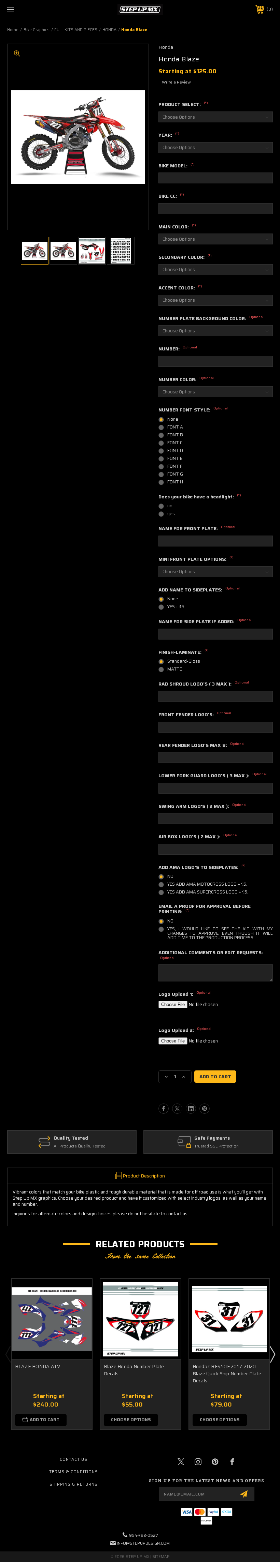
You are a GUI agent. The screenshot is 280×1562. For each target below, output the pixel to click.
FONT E (174, 458)
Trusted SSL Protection (216, 1146)
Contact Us (73, 1459)
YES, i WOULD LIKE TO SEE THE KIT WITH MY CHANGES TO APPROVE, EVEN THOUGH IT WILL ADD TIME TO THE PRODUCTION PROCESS (220, 933)
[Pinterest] (204, 1108)
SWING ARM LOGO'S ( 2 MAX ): (202, 806)
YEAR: (168, 135)
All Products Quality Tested (80, 1146)
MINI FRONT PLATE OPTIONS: (196, 559)
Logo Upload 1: (184, 994)
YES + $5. (176, 606)
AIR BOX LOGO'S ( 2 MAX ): (198, 836)
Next (272, 1354)
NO (170, 876)
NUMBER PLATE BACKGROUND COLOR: (211, 318)
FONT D (175, 450)
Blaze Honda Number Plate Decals (134, 1370)
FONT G (175, 474)
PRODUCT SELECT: (183, 104)
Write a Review (176, 82)
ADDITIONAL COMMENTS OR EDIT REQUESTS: (210, 954)
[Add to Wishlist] (78, 1308)
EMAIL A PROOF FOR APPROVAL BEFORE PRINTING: (204, 909)
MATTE (174, 669)
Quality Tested (71, 1138)
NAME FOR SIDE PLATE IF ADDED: (205, 621)
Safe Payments (212, 1138)
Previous (7, 1354)
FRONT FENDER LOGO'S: (194, 714)
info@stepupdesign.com (143, 1543)
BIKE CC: (171, 196)
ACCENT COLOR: (180, 288)
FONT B (175, 435)
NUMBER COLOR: (186, 379)
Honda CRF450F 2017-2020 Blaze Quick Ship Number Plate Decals (227, 1373)
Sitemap (161, 1557)
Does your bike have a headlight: (199, 497)
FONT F (174, 466)
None (172, 419)
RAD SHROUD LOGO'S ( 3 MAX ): (203, 684)
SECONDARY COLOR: (185, 257)
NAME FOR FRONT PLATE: (196, 528)
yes (171, 513)
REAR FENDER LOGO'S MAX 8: (201, 745)
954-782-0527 (143, 1535)
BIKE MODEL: (176, 166)
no (169, 506)
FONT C (174, 442)
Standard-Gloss (183, 661)
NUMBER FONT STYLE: (193, 410)
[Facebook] (163, 1108)
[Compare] (78, 1325)
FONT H (175, 482)
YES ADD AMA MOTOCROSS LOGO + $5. (207, 884)
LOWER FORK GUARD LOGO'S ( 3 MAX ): (212, 775)
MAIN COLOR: (177, 227)
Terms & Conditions (73, 1471)
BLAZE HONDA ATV (37, 1366)
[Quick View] (78, 1292)
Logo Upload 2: (184, 1030)
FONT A (175, 427)
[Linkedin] (191, 1108)
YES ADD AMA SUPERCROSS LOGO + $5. (207, 892)
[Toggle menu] (33, 9)
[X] (177, 1108)
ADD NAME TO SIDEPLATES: (199, 590)
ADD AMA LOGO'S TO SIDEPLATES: (202, 867)
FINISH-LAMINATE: (183, 652)
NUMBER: (177, 349)
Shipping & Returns (74, 1484)
